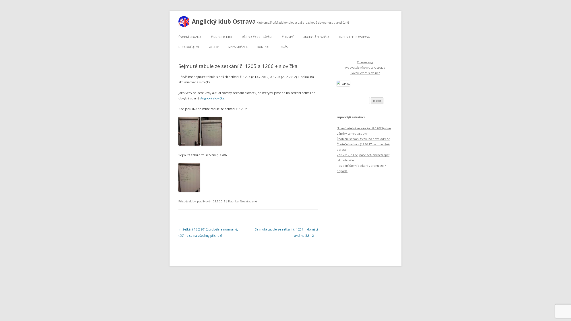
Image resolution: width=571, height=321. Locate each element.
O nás (283, 47)
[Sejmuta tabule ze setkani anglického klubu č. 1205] (189, 144)
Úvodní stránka (189, 37)
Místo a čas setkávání (257, 37)
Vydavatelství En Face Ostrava (364, 68)
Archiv (214, 47)
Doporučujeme (188, 47)
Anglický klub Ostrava (224, 21)
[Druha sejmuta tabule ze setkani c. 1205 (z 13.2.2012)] (211, 144)
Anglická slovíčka (316, 37)
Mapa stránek (238, 47)
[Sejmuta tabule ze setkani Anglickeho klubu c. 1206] (189, 190)
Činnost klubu (221, 37)
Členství (288, 37)
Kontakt (263, 47)
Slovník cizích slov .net (365, 73)
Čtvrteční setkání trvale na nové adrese (363, 139)
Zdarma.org (365, 62)
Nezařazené (248, 201)
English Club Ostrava (354, 37)
